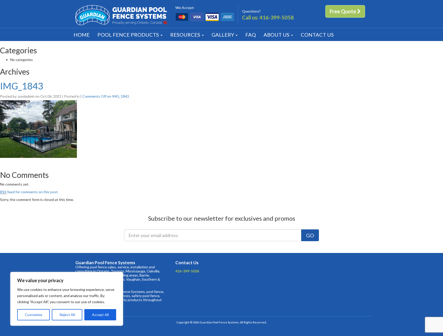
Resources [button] (185, 35)
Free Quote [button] (343, 11)
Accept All (100, 314)
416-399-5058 (276, 17)
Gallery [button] (223, 35)
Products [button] (128, 35)
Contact (317, 35)
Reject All (67, 314)
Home (82, 35)
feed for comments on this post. (29, 192)
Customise (33, 314)
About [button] (276, 35)
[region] (66, 299)
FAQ (250, 35)
